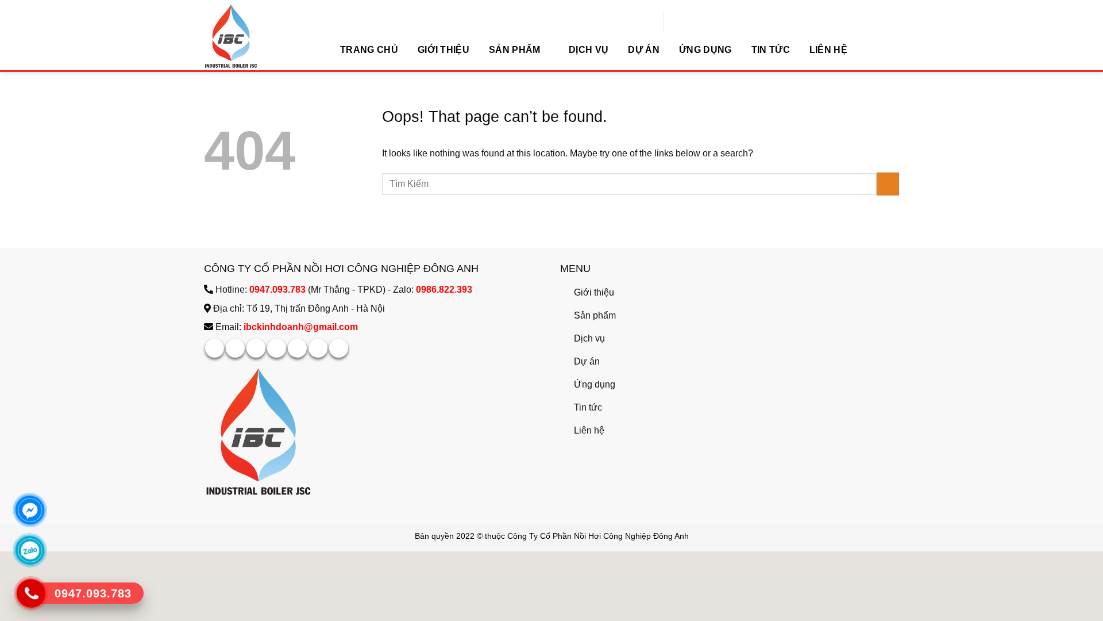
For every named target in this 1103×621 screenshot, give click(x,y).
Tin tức (770, 50)
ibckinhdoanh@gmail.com (301, 327)
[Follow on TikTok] (255, 348)
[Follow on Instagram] (235, 348)
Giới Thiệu (443, 50)
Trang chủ (369, 50)
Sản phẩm (515, 50)
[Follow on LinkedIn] (317, 348)
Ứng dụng (705, 50)
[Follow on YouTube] (338, 348)
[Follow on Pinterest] (297, 348)
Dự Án (644, 50)
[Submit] (791, 24)
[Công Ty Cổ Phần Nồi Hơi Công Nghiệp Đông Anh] (261, 36)
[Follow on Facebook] (214, 348)
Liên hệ (828, 50)
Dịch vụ (588, 50)
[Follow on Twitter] (276, 348)
